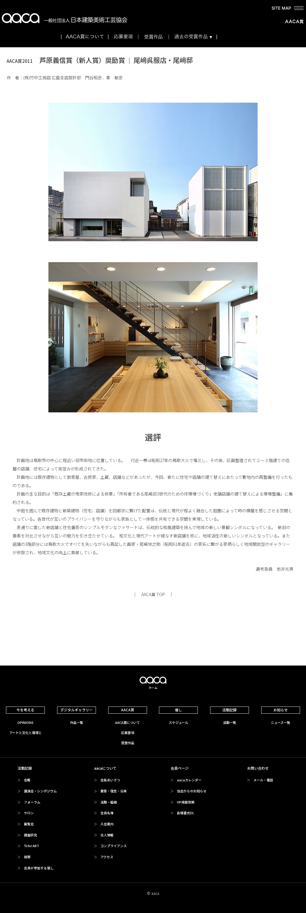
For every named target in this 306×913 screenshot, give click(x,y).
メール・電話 (263, 779)
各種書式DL (185, 812)
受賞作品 (127, 742)
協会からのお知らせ (191, 791)
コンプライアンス (113, 845)
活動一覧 (229, 722)
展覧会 (29, 823)
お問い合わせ (258, 768)
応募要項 (127, 732)
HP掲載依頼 (186, 802)
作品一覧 (76, 722)
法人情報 (107, 835)
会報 (27, 779)
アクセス (106, 856)
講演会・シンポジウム (40, 791)
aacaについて (105, 768)
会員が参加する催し (38, 867)
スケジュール (178, 722)
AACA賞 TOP (153, 594)
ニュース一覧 (280, 722)
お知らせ (280, 709)
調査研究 (30, 835)
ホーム (153, 687)
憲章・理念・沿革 (113, 791)
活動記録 (229, 709)
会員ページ (180, 768)
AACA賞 (127, 709)
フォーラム (32, 802)
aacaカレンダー (189, 779)
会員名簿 (107, 812)
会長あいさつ (110, 779)
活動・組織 (108, 802)
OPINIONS (25, 722)
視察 (27, 856)
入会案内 (107, 823)
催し (178, 709)
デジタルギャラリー (76, 709)
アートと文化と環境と (25, 732)
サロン (29, 812)
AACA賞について (127, 722)
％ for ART (31, 845)
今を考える (25, 709)
